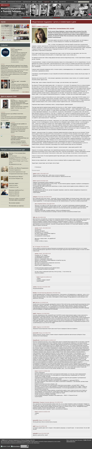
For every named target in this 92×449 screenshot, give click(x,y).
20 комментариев (5, 120)
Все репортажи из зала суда (15, 164)
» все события (25, 91)
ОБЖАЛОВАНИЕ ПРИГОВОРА (14, 1)
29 (1, 37)
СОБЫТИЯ (3, 1)
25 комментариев (15, 61)
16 (3, 33)
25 (6, 35)
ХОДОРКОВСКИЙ (27, 1)
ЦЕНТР (5, 5)
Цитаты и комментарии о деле (64, 22)
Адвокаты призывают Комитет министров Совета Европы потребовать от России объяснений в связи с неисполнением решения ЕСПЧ (14, 67)
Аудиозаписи (17, 40)
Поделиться (38, 166)
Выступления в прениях (14, 202)
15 (1, 33)
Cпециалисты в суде (13, 187)
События (4, 45)
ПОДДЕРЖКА (46, 1)
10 (5, 30)
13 (10, 30)
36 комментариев (5, 77)
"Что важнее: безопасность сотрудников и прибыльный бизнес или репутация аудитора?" (19, 138)
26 (8, 35)
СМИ (52, 1)
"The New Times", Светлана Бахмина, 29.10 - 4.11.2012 (61, 28)
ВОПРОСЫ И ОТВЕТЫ (86, 17)
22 (1, 35)
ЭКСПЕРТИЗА (62, 1)
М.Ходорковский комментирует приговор (18, 173)
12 (8, 30)
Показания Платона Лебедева (16, 176)
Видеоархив (17, 29)
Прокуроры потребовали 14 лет (16, 190)
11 (6, 30)
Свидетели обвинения (14, 193)
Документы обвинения (14, 192)
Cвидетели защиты (13, 185)
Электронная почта (70, 441)
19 (8, 33)
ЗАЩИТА (40, 1)
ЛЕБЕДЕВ (34, 1)
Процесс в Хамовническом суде (13, 150)
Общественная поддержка (42, 22)
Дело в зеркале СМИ (9, 96)
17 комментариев (15, 90)
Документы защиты (13, 183)
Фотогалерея (17, 34)
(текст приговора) (13, 155)
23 (3, 35)
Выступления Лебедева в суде (16, 178)
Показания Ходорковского (15, 169)
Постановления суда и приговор (16, 205)
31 (5, 37)
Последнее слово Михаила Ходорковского (18, 168)
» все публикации (25, 145)
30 (3, 37)
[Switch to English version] (89, 14)
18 (6, 33)
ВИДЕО (56, 1)
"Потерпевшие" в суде (14, 195)
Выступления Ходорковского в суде (17, 171)
